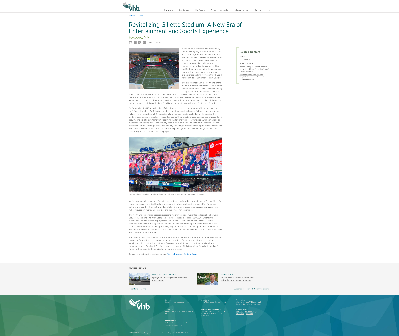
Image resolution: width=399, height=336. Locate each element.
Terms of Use (199, 333)
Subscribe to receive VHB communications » (252, 289)
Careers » (169, 300)
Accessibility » (171, 321)
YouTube (249, 314)
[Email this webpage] (144, 42)
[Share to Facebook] (135, 42)
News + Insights (136, 16)
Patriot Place (245, 59)
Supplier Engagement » (211, 309)
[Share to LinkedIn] (130, 42)
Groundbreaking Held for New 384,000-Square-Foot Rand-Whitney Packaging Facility (254, 76)
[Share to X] (139, 42)
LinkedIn (239, 311)
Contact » (169, 309)
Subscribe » (241, 300)
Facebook (249, 311)
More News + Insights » (138, 289)
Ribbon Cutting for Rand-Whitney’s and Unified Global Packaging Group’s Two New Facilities (254, 69)
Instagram (240, 314)
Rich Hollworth (174, 254)
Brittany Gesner (191, 254)
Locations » (205, 300)
